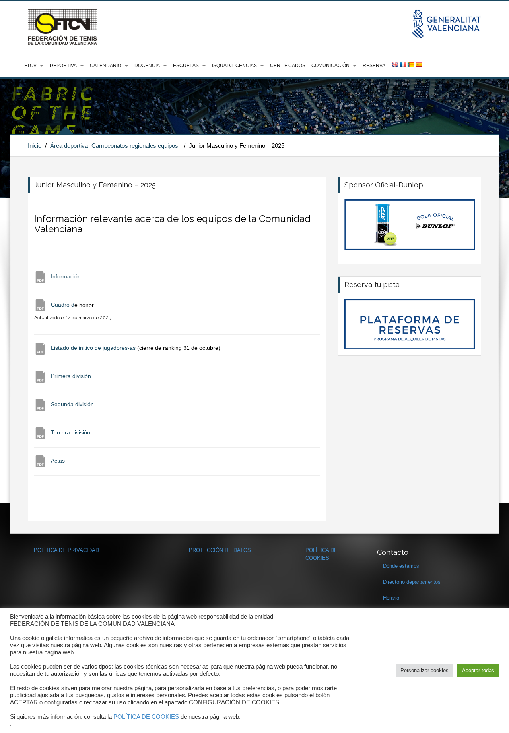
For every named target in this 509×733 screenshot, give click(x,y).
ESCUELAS (186, 65)
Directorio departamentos (412, 582)
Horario (391, 598)
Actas (58, 460)
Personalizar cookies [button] (424, 670)
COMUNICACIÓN (330, 65)
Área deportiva (69, 145)
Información (66, 276)
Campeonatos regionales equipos (134, 145)
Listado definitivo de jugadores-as (94, 348)
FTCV (30, 65)
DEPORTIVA (63, 65)
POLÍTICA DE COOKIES (146, 717)
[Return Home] (62, 26)
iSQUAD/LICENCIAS (234, 65)
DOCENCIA (147, 65)
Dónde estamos (401, 566)
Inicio (34, 145)
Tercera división (69, 432)
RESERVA (374, 65)
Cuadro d (62, 304)
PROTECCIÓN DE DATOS (220, 550)
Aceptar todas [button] (478, 670)
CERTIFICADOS (287, 65)
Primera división (71, 376)
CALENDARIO (105, 65)
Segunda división (72, 404)
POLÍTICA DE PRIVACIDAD (66, 550)
